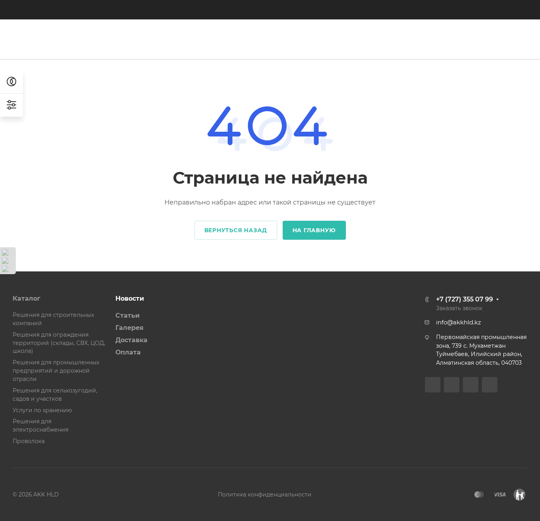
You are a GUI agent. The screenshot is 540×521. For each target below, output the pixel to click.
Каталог (26, 298)
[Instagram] (163, 9)
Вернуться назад (235, 230)
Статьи (127, 315)
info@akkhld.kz (458, 322)
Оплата (128, 352)
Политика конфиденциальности (265, 494)
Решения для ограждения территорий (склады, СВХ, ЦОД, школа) (59, 343)
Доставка (131, 340)
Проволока (29, 441)
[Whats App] (206, 9)
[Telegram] (177, 9)
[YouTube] (192, 9)
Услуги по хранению (42, 410)
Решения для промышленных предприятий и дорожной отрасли (56, 370)
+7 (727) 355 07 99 (338, 9)
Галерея (129, 328)
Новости (129, 298)
